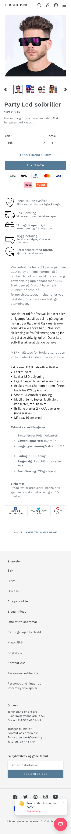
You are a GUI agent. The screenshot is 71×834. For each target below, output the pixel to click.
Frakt (56, 118)
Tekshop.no (16, 5)
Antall (52, 135)
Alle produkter (18, 601)
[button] (60, 824)
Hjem (11, 581)
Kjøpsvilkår (16, 642)
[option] (18, 89)
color (8, 135)
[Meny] (64, 5)
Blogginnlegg (17, 611)
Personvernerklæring (23, 673)
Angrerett (15, 652)
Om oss (13, 591)
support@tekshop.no (33, 737)
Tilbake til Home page (38, 532)
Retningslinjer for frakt (24, 632)
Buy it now (35, 165)
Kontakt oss (16, 663)
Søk (10, 570)
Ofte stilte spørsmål (22, 622)
